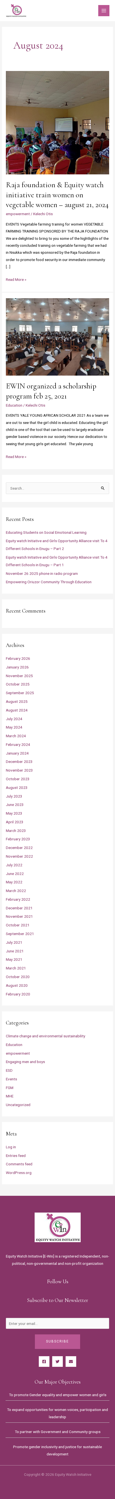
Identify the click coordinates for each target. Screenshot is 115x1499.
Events (11, 1079)
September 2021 (20, 933)
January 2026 (17, 667)
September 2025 (20, 693)
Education (14, 405)
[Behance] (71, 1361)
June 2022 (15, 873)
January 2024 (17, 753)
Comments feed (19, 1164)
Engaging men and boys (25, 1061)
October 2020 (18, 976)
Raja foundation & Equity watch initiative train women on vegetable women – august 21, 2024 (57, 194)
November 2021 (19, 916)
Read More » (16, 279)
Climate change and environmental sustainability (45, 1036)
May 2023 (14, 813)
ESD (9, 1070)
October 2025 (18, 684)
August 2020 (17, 985)
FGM (9, 1087)
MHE (9, 1096)
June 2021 (15, 951)
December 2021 (19, 908)
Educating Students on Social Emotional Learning (46, 532)
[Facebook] (44, 1361)
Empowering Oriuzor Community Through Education (49, 582)
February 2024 (18, 744)
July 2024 (14, 719)
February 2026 (18, 658)
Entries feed (16, 1155)
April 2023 (14, 822)
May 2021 (14, 959)
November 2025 (19, 675)
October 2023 (18, 779)
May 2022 (14, 882)
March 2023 (16, 830)
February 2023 (18, 839)
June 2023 (15, 804)
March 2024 (16, 736)
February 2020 (18, 994)
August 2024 (17, 710)
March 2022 (16, 890)
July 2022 (14, 865)
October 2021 (18, 925)
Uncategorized (18, 1104)
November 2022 (19, 856)
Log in (11, 1147)
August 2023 (17, 787)
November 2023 (19, 770)
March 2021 (16, 968)
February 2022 (18, 899)
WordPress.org (19, 1172)
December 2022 (19, 847)
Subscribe (57, 1341)
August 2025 (17, 701)
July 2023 (14, 796)
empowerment (18, 214)
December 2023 (19, 761)
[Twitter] (57, 1361)
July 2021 (14, 942)
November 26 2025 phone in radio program (42, 573)
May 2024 (14, 727)
